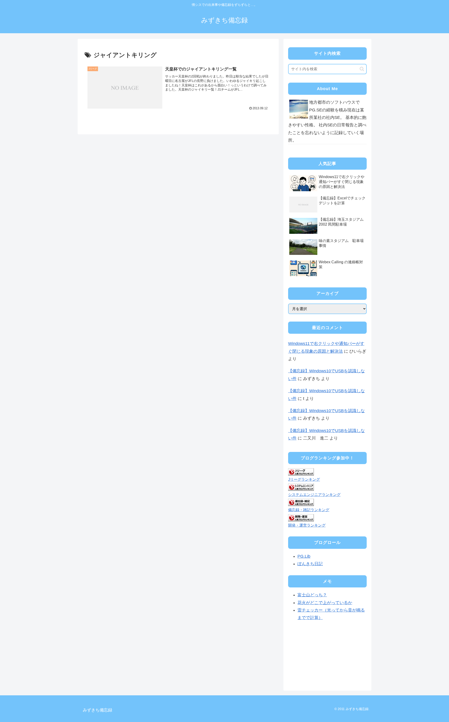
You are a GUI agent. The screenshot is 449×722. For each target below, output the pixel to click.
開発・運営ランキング (307, 525)
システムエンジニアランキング (314, 494)
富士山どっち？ (312, 595)
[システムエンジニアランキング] (301, 487)
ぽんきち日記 (310, 563)
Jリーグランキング (304, 479)
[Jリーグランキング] (301, 471)
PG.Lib (303, 556)
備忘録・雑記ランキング (308, 510)
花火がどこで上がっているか (324, 602)
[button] (362, 69)
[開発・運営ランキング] (301, 517)
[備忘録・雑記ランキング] (301, 502)
